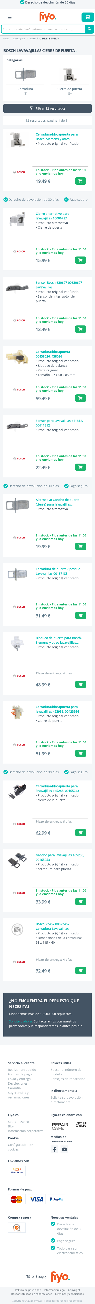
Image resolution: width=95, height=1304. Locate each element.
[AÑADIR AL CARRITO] (80, 180)
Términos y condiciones (69, 1294)
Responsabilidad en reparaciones (31, 1294)
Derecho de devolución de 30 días (34, 199)
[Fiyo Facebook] (54, 1149)
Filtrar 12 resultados (50, 108)
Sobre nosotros (19, 1122)
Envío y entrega (19, 1079)
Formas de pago (20, 1074)
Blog (11, 1126)
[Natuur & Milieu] (81, 1124)
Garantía (14, 1088)
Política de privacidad (28, 1290)
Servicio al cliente (21, 1063)
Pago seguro (78, 199)
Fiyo (48, 17)
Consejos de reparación (68, 1079)
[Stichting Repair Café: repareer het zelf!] (60, 1126)
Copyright (74, 1290)
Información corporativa (26, 1131)
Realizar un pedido (22, 1069)
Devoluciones (18, 1083)
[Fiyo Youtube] (64, 1149)
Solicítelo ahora (20, 1021)
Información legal (54, 1290)
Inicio (6, 38)
